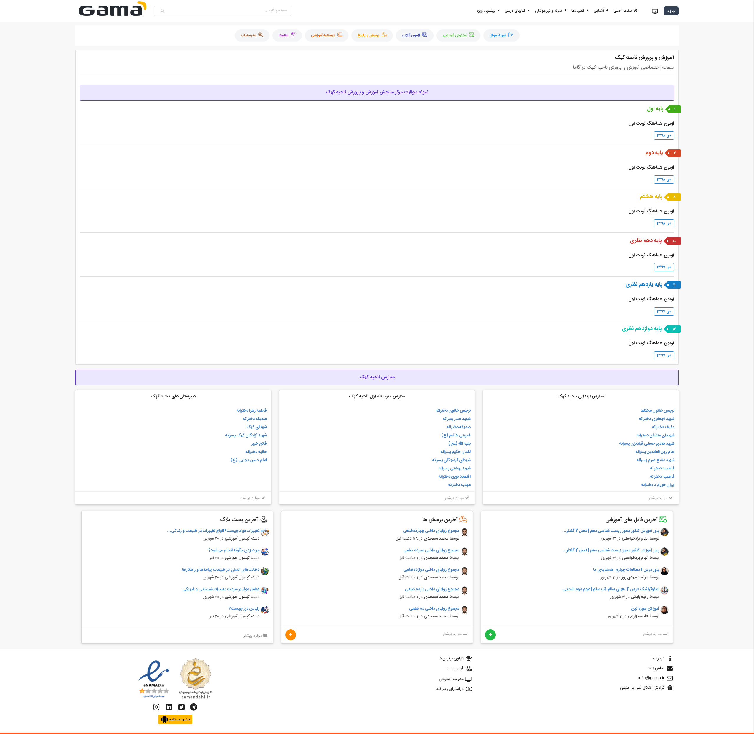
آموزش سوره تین (645, 609)
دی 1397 (664, 267)
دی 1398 (664, 135)
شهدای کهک (257, 427)
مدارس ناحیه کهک (377, 377)
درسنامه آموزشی (323, 35)
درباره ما (658, 658)
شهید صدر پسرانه (457, 419)
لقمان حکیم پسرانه (456, 452)
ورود (671, 10)
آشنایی (599, 11)
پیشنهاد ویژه (487, 11)
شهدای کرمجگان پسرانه (451, 460)
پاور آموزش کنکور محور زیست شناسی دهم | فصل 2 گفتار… (610, 531)
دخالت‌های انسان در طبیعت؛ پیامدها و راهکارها (220, 570)
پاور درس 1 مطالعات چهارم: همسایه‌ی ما (626, 570)
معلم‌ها (283, 35)
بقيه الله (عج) (459, 443)
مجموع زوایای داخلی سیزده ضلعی (431, 550)
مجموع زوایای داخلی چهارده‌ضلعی (431, 531)
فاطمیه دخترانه (662, 468)
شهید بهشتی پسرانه (455, 468)
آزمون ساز (455, 668)
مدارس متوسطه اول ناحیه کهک (377, 396)
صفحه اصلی (624, 11)
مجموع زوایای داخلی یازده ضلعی (432, 589)
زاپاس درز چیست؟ (244, 609)
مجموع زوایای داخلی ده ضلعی (434, 609)
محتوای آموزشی (455, 35)
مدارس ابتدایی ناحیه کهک (581, 396)
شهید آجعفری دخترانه (656, 419)
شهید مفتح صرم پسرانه (655, 460)
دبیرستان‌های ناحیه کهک (173, 396)
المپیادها (578, 11)
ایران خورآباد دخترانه (657, 485)
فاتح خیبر (259, 443)
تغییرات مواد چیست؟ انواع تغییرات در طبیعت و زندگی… (213, 531)
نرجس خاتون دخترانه (453, 410)
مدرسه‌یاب (248, 35)
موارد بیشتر (658, 498)
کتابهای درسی (516, 11)
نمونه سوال (498, 35)
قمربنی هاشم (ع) (456, 435)
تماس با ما (656, 668)
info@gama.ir (651, 678)
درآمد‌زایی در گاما (450, 688)
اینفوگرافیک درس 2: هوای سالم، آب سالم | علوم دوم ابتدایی (611, 589)
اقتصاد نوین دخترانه (455, 476)
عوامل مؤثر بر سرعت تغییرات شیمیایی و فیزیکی (220, 589)
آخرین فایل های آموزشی (632, 520)
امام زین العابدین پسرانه (655, 452)
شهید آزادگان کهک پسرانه (246, 435)
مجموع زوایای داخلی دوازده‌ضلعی (431, 570)
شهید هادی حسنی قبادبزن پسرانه (646, 443)
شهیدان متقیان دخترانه (655, 435)
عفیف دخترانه (663, 427)
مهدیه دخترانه (459, 485)
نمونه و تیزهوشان (549, 11)
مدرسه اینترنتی (451, 679)
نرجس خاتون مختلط (657, 410)
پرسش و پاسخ (368, 35)
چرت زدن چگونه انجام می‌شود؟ (234, 550)
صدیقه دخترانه (459, 427)
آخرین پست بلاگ (239, 520)
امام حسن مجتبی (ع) (248, 460)
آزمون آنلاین (411, 35)
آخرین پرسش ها (440, 520)
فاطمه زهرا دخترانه (252, 410)
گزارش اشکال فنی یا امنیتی (642, 687)
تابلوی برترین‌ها (451, 658)
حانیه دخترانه (256, 452)
